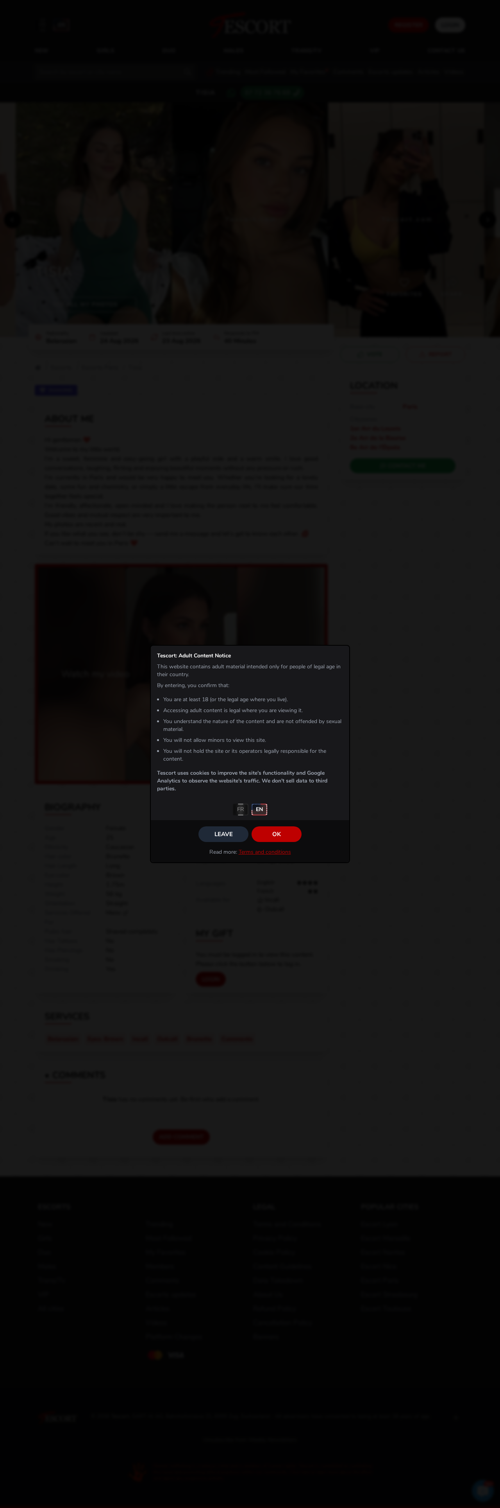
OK (276, 834)
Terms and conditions (265, 852)
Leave (223, 834)
